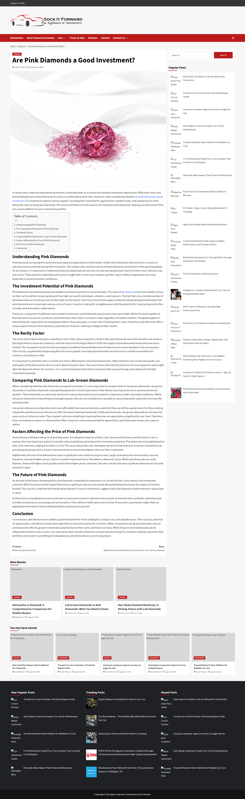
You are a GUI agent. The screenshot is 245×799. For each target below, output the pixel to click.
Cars (60, 38)
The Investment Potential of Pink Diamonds (37, 228)
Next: (134, 548)
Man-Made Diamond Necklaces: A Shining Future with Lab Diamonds (139, 607)
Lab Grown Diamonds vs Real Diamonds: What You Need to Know (86, 607)
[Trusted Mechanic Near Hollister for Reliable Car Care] (213, 647)
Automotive (16, 38)
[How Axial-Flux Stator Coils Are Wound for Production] (31, 647)
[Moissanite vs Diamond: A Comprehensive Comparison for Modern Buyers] (35, 584)
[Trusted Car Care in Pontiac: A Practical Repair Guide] (77, 647)
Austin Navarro (20, 672)
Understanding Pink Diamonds (31, 224)
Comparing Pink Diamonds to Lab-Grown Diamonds (41, 236)
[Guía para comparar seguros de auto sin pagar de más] (122, 647)
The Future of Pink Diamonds (30, 244)
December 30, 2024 (36, 67)
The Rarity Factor (24, 232)
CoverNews (131, 794)
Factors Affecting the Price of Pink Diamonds (38, 240)
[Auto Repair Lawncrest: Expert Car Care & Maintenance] (168, 647)
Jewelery (17, 54)
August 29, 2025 (33, 617)
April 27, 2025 (137, 613)
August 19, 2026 (79, 672)
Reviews (93, 38)
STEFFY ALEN (20, 67)
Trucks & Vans (77, 38)
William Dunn (19, 617)
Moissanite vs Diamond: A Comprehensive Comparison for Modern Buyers (32, 609)
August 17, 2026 (125, 672)
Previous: (24, 548)
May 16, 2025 (84, 613)
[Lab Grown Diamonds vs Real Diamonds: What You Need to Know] (88, 584)
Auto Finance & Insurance (40, 38)
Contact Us (119, 38)
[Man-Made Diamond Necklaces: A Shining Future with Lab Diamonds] (141, 584)
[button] (233, 37)
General (105, 38)
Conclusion (21, 248)
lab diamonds (128, 291)
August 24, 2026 (34, 672)
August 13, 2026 (170, 672)
